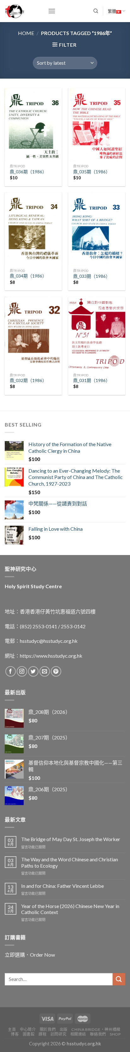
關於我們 (48, 1029)
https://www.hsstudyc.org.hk (51, 656)
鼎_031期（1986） (91, 380)
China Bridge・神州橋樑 (95, 1029)
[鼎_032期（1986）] (33, 333)
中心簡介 (28, 1029)
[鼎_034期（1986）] (33, 228)
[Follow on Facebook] (10, 671)
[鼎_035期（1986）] (96, 124)
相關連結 (78, 1034)
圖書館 (29, 1034)
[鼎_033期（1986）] (96, 228)
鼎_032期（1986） (28, 380)
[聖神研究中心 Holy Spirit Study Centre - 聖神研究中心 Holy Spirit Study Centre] (21, 11)
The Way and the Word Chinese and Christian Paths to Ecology (69, 862)
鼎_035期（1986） (91, 171)
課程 (42, 1034)
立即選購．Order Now (30, 955)
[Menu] (52, 11)
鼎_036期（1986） (28, 171)
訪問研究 (58, 1034)
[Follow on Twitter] (33, 671)
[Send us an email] (44, 671)
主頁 (12, 1029)
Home (26, 33)
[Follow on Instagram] (22, 671)
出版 (64, 1029)
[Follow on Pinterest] (56, 671)
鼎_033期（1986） (91, 276)
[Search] (95, 11)
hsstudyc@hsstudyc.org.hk (49, 641)
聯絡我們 (98, 1034)
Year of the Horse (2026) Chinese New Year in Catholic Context (70, 909)
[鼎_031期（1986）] (96, 333)
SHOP (115, 1034)
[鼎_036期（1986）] (33, 124)
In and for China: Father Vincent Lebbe (62, 886)
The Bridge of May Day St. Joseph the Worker (70, 839)
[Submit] (119, 979)
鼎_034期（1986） (28, 275)
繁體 (112, 11)
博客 (15, 1034)
